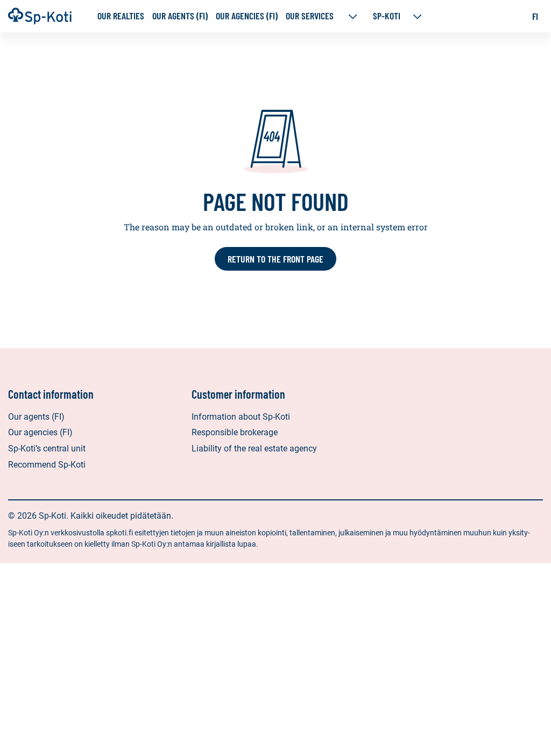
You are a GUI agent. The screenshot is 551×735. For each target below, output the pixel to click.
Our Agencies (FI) (247, 16)
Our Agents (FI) (180, 16)
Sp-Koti (386, 16)
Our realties (120, 16)
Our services (311, 16)
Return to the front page (275, 259)
